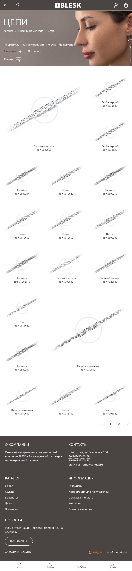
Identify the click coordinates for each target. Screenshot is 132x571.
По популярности (33, 44)
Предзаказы (81, 567)
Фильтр (8, 59)
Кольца (9, 492)
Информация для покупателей (88, 492)
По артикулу (11, 44)
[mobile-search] (18, 5)
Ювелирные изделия (30, 31)
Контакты (74, 503)
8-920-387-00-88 (79, 460)
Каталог (8, 31)
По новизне (66, 44)
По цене (51, 44)
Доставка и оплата (81, 497)
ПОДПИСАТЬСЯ (18, 541)
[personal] (116, 5)
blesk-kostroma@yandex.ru (85, 464)
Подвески (11, 509)
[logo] (68, 8)
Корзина (113, 567)
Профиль (50, 567)
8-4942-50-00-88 (79, 456)
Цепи (51, 31)
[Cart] (126, 5)
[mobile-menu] (5, 5)
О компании (76, 486)
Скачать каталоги (80, 509)
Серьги (9, 486)
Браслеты (11, 497)
